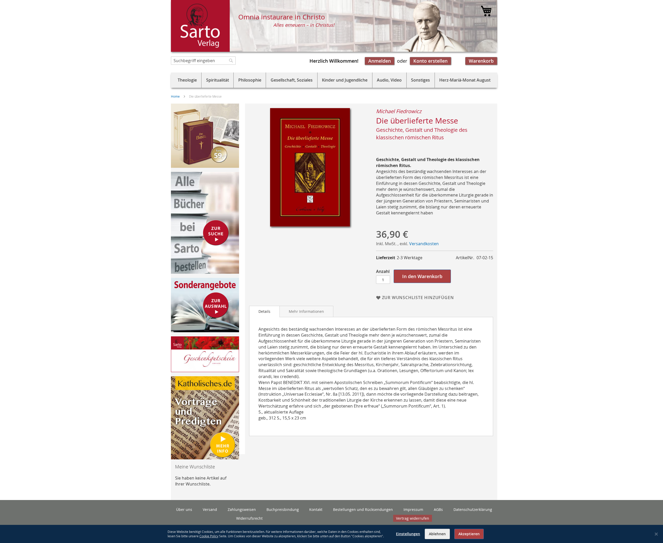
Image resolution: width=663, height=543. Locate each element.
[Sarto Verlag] (200, 26)
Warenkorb (481, 61)
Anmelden (379, 61)
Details (264, 311)
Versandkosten (424, 244)
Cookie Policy (208, 536)
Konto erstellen (430, 61)
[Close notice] (656, 534)
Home (175, 96)
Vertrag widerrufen (412, 518)
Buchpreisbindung (282, 509)
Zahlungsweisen (242, 509)
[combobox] (203, 60)
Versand (210, 509)
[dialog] (331, 534)
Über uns (184, 509)
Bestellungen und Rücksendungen (363, 509)
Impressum (413, 509)
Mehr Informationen (306, 311)
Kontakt (315, 509)
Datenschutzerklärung (472, 509)
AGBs (438, 509)
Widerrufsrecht (249, 518)
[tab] (264, 311)
